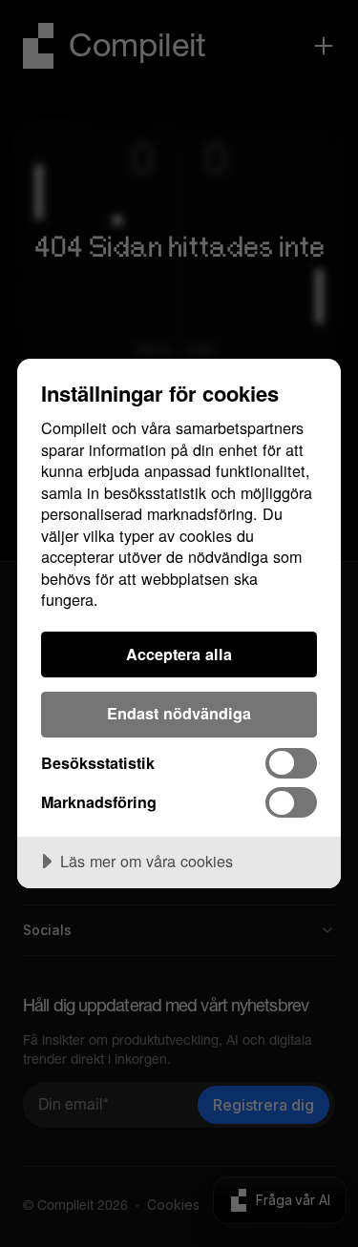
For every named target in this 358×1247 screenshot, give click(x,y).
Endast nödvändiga (179, 713)
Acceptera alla (179, 654)
